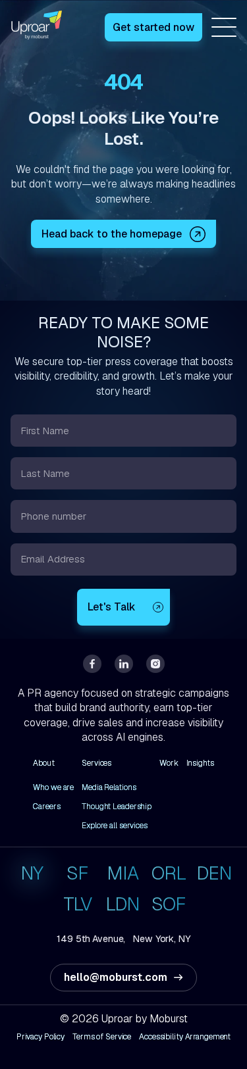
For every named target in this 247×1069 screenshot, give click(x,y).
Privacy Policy (40, 1037)
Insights (200, 763)
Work (168, 763)
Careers (46, 806)
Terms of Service (101, 1037)
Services (96, 763)
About (43, 763)
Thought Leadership (116, 806)
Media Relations (109, 787)
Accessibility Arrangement (185, 1037)
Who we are (53, 787)
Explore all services (115, 825)
